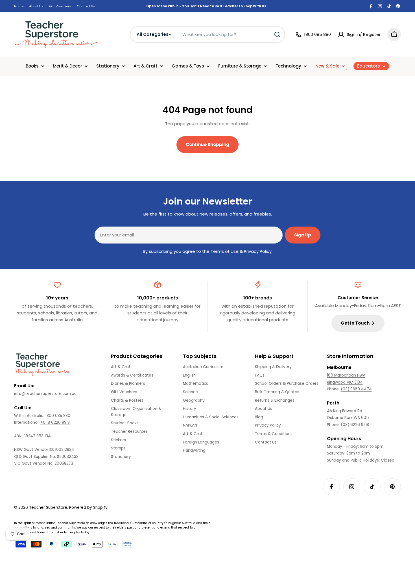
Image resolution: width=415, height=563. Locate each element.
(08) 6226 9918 (355, 424)
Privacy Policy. (258, 251)
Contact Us (86, 6)
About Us (36, 6)
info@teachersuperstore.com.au (45, 393)
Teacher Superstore (48, 507)
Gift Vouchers (60, 6)
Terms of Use (225, 251)
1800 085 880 (57, 415)
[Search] (277, 34)
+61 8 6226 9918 (55, 422)
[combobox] (207, 34)
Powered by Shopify (88, 507)
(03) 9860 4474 (356, 389)
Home (18, 6)
